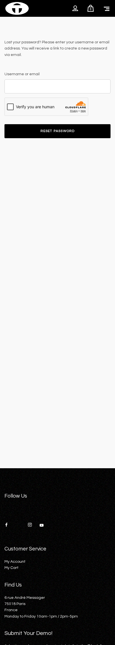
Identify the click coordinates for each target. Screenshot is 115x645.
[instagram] (32, 525)
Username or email (22, 74)
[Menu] (106, 8)
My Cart (11, 568)
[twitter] (20, 525)
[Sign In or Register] (75, 8)
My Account (14, 562)
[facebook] (8, 525)
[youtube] (42, 527)
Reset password (57, 131)
